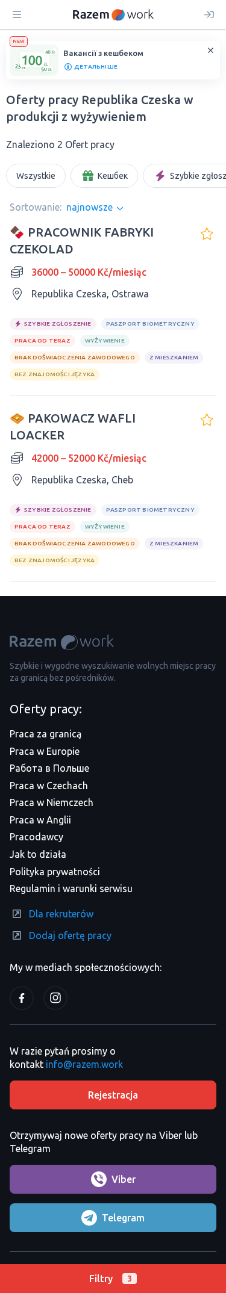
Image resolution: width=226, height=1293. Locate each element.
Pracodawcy (36, 836)
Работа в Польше (49, 768)
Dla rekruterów (61, 913)
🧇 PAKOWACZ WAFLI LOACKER (73, 426)
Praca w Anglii (40, 819)
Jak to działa (38, 854)
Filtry (110, 1278)
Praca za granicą (45, 733)
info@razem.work (84, 1064)
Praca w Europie (45, 751)
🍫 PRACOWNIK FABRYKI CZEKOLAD (82, 240)
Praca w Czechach (49, 785)
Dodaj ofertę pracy (70, 935)
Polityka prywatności (55, 871)
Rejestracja (113, 1095)
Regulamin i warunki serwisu (71, 888)
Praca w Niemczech (51, 802)
